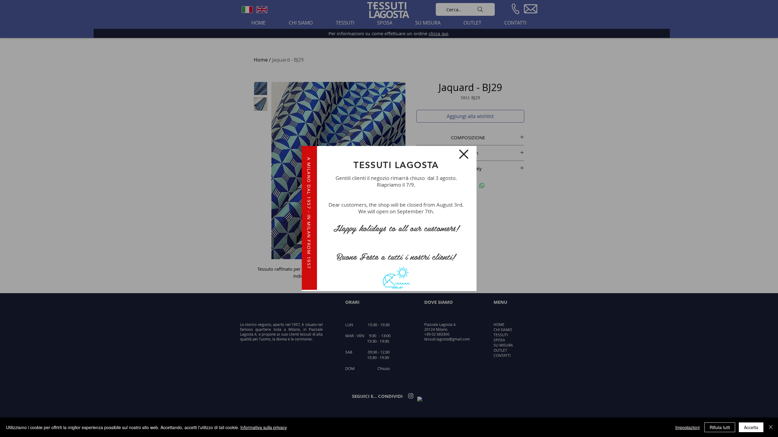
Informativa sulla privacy (263, 427)
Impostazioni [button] (687, 427)
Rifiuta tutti (720, 427)
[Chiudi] (770, 427)
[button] (463, 154)
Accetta (751, 427)
